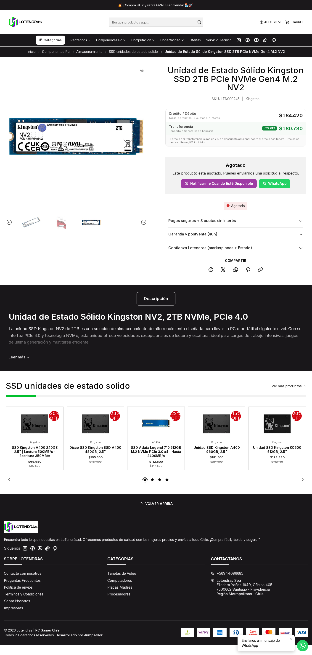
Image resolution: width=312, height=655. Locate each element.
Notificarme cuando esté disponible (221, 183)
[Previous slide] (9, 222)
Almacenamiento (89, 51)
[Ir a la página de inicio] (25, 22)
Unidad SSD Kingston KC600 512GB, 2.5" (277, 450)
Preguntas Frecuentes (22, 580)
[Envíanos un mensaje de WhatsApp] (302, 645)
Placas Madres (119, 587)
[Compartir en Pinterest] (248, 269)
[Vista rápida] (12, 423)
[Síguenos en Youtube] (256, 40)
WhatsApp (277, 183)
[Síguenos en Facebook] (247, 40)
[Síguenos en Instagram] (238, 40)
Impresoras (13, 608)
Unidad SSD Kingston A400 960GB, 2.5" (216, 450)
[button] (50, 40)
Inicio (31, 51)
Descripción (156, 298)
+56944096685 (230, 573)
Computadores (119, 580)
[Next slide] (143, 222)
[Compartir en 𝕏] (223, 269)
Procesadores (118, 594)
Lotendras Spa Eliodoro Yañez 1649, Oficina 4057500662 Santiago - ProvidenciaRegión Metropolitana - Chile (244, 587)
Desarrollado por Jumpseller (79, 635)
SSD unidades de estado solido (133, 51)
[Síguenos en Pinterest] (274, 40)
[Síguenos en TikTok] (265, 40)
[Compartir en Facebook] (210, 269)
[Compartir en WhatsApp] (235, 269)
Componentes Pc (56, 51)
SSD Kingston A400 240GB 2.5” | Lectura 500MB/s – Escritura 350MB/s (35, 452)
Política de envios (18, 587)
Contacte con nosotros (22, 573)
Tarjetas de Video (121, 573)
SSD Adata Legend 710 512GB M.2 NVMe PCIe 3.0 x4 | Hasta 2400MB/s (156, 452)
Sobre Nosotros (17, 601)
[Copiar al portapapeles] (260, 269)
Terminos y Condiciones (23, 594)
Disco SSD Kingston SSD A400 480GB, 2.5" (95, 450)
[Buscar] (199, 22)
